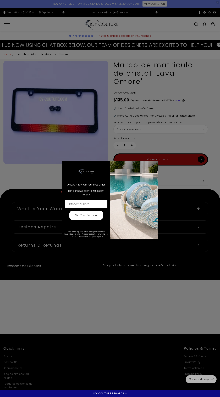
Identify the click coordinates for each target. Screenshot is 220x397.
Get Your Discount (86, 215)
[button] (110, 393)
